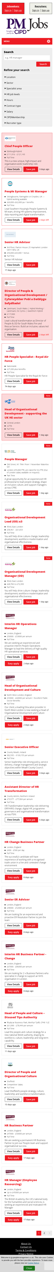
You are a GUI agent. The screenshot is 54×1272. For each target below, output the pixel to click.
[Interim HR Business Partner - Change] (10, 947)
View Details (13, 169)
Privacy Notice (26, 1253)
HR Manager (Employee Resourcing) (21, 1182)
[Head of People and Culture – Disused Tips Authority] (10, 1006)
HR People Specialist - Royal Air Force (26, 359)
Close (29, 1268)
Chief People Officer (19, 146)
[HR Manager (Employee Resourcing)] (10, 1173)
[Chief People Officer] (10, 139)
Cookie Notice (33, 1263)
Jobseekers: (13, 6)
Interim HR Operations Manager (21, 626)
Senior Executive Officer (22, 747)
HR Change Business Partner (24, 842)
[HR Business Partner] (10, 1118)
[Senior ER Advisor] (10, 892)
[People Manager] (10, 452)
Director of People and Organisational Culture (21, 1074)
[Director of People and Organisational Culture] (10, 1065)
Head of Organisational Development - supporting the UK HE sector (26, 413)
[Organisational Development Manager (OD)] (10, 564)
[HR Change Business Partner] (10, 835)
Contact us (26, 1247)
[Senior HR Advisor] (10, 235)
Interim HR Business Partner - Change (25, 956)
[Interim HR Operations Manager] (10, 617)
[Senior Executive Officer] (10, 740)
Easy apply (13, 663)
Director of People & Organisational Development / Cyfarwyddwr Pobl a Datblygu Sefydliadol (26, 297)
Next (49, 1233)
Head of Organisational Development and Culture (23, 688)
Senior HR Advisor (17, 242)
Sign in (8, 10)
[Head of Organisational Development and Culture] (10, 678)
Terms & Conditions (26, 1250)
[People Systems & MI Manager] (10, 184)
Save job (30, 169)
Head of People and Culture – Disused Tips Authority (25, 1015)
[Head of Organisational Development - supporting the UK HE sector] (10, 402)
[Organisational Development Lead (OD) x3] (10, 510)
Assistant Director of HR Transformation (22, 789)
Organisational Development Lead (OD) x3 (25, 519)
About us (26, 1243)
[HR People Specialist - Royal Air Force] (10, 349)
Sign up (18, 10)
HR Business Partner (19, 1125)
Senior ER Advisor (17, 899)
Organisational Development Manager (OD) (25, 574)
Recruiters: (41, 6)
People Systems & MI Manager (26, 191)
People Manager (16, 459)
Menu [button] (7, 41)
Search (43, 64)
